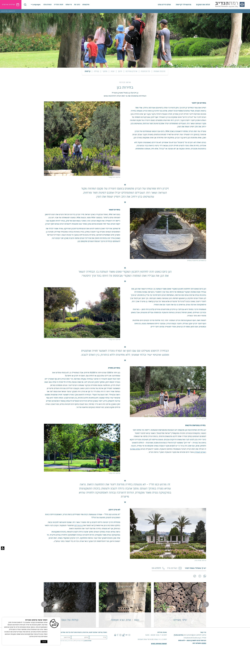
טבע (112, 71)
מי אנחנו (69, 4)
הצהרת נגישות (88, 640)
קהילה (96, 71)
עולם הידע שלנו (164, 5)
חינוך (120, 71)
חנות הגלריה (58, 4)
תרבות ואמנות (159, 71)
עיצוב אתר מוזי (63, 640)
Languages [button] (36, 4)
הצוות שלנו (47, 4)
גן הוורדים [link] (78, 525)
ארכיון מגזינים (131, 71)
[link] (204, 576)
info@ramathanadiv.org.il (192, 638)
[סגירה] (25, 4)
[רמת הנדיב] (230, 4)
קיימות (87, 71)
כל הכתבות (145, 71)
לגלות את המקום (203, 5)
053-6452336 (188, 635)
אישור (44, 642)
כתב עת (77, 4)
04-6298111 (197, 635)
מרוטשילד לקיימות (183, 5)
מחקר (105, 71)
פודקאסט (85, 4)
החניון (204, 643)
